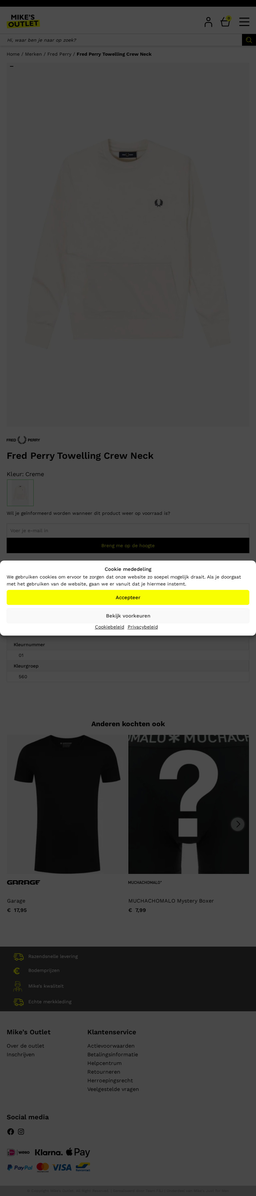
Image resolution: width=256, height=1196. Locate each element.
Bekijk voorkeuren (128, 616)
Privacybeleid (143, 627)
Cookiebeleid (109, 627)
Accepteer (128, 597)
